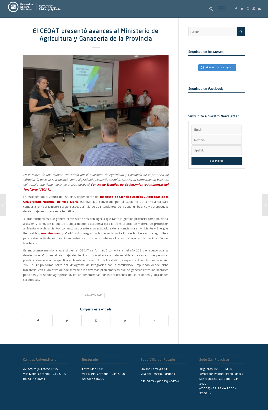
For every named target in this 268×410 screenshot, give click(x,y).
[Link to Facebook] (236, 9)
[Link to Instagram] (254, 9)
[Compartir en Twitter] (67, 320)
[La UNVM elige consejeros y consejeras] (3, 205)
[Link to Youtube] (248, 9)
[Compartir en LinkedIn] (124, 320)
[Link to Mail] (260, 9)
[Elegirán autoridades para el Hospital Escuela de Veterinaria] (265, 205)
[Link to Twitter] (242, 9)
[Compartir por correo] (153, 320)
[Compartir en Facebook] (37, 320)
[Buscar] (211, 9)
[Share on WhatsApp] (96, 320)
